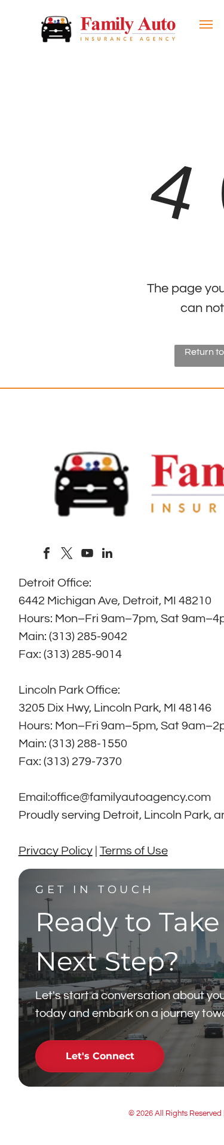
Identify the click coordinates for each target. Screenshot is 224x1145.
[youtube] (87, 554)
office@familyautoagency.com (130, 797)
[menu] (206, 24)
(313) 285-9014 (83, 654)
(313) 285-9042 (88, 636)
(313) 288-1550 (88, 744)
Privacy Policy (56, 851)
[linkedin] (107, 554)
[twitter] (67, 554)
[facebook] (47, 554)
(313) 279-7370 (83, 762)
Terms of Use (134, 851)
